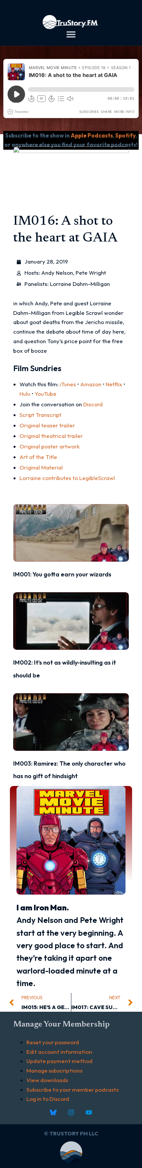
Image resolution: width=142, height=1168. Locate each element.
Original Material (41, 467)
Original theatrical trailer (51, 435)
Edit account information (59, 1051)
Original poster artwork (49, 446)
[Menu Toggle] (71, 34)
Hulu (24, 393)
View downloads (47, 1080)
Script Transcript (40, 414)
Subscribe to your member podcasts (72, 1089)
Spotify (125, 135)
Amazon (90, 384)
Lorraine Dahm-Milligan (80, 283)
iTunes (68, 384)
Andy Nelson (57, 272)
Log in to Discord (47, 1098)
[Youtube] (89, 1112)
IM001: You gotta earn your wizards (62, 574)
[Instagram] (71, 1112)
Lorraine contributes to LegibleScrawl (67, 477)
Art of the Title (38, 456)
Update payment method (59, 1060)
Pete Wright (91, 272)
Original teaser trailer (47, 425)
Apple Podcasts (92, 135)
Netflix (114, 384)
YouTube (45, 393)
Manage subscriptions (54, 1070)
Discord (93, 404)
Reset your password (52, 1042)
